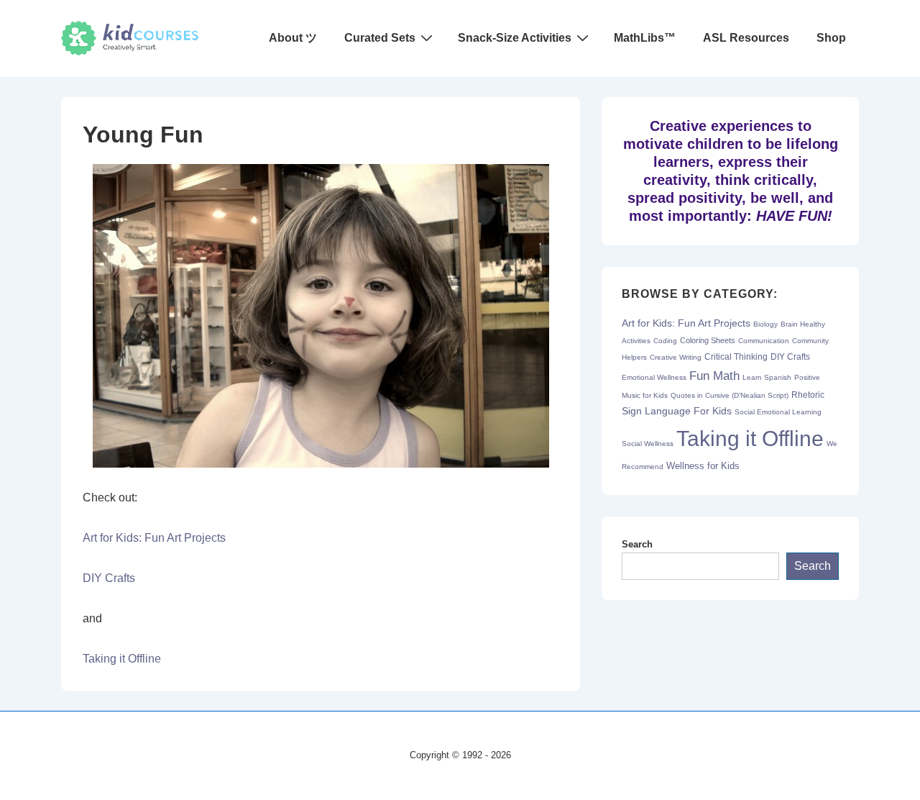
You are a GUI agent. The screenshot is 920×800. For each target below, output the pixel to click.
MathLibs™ (645, 38)
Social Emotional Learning (778, 412)
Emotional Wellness (654, 377)
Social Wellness (647, 443)
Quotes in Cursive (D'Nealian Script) (729, 395)
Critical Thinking (736, 357)
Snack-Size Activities (514, 38)
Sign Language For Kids (677, 411)
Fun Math (714, 375)
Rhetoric (807, 395)
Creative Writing (676, 357)
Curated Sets (379, 38)
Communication (763, 341)
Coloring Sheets (707, 340)
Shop (831, 38)
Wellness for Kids (703, 465)
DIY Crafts (109, 578)
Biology (765, 324)
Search (637, 544)
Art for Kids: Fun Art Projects (154, 538)
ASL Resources (746, 38)
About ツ (293, 38)
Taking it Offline (122, 659)
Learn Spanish (766, 377)
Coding (665, 341)
